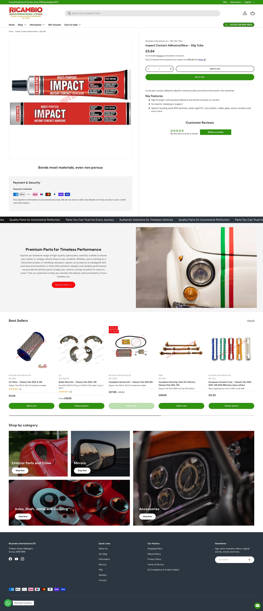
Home (12, 24)
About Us (103, 548)
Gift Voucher (54, 24)
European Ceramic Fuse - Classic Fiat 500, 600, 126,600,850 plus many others (230, 384)
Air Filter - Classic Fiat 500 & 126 (25, 382)
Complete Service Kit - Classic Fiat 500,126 (131, 382)
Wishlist (103, 575)
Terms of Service (156, 564)
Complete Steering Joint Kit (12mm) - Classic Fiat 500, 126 (177, 384)
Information (235, 2)
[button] (253, 13)
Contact (103, 580)
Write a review (215, 132)
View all (250, 320)
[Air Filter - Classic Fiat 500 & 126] (31, 349)
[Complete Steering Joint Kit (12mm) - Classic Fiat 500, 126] (181, 349)
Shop (20, 24)
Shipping (160, 56)
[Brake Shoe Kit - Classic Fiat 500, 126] (81, 349)
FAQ (225, 2)
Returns (102, 564)
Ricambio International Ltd (156, 41)
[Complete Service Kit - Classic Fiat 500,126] (131, 349)
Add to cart (215, 69)
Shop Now (20, 470)
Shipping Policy (155, 548)
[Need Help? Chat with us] (8, 603)
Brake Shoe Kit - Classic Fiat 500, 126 (78, 382)
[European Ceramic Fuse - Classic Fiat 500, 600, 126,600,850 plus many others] (231, 349)
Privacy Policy (154, 559)
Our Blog (103, 554)
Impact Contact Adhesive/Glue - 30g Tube (30, 31)
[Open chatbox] (257, 606)
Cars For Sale (71, 24)
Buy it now (199, 77)
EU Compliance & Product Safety (163, 569)
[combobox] (142, 13)
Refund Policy (154, 554)
